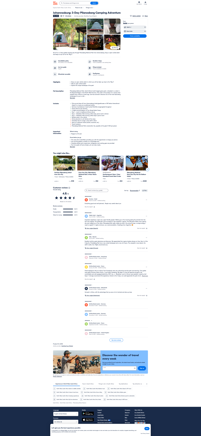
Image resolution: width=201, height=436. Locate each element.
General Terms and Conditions (105, 422)
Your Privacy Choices (103, 420)
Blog (126, 417)
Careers (127, 415)
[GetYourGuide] (55, 3)
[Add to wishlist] (73, 157)
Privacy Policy (101, 417)
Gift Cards (127, 422)
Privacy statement (57, 376)
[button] (65, 16)
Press (126, 420)
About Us (127, 412)
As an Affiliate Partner (140, 417)
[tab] (66, 384)
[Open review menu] (146, 200)
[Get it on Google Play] (88, 414)
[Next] (147, 169)
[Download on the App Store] (88, 420)
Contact (99, 412)
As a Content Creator (140, 415)
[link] (64, 169)
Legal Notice (100, 415)
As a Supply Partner (139, 412)
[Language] (139, 2)
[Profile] (145, 2)
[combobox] (75, 3)
